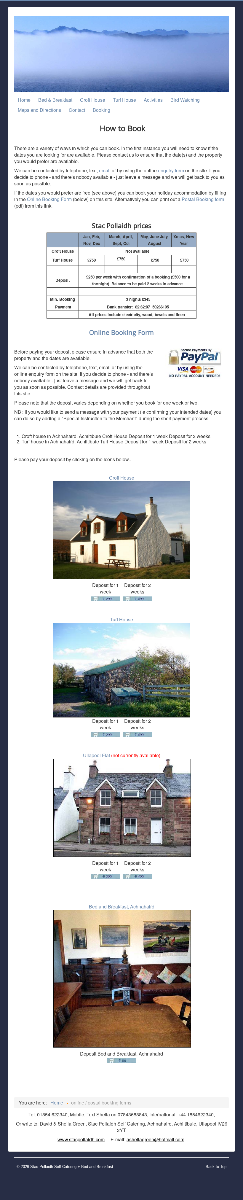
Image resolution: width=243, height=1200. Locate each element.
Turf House (124, 99)
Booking (101, 109)
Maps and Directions (39, 109)
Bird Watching (185, 99)
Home (24, 99)
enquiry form (171, 170)
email (105, 170)
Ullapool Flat (96, 755)
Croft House (92, 99)
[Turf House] (121, 670)
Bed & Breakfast (55, 99)
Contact (77, 109)
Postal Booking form (203, 199)
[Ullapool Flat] (122, 807)
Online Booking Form (49, 199)
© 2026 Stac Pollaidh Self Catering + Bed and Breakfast (65, 1166)
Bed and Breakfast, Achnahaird (121, 906)
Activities (153, 99)
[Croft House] (121, 530)
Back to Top (216, 1166)
